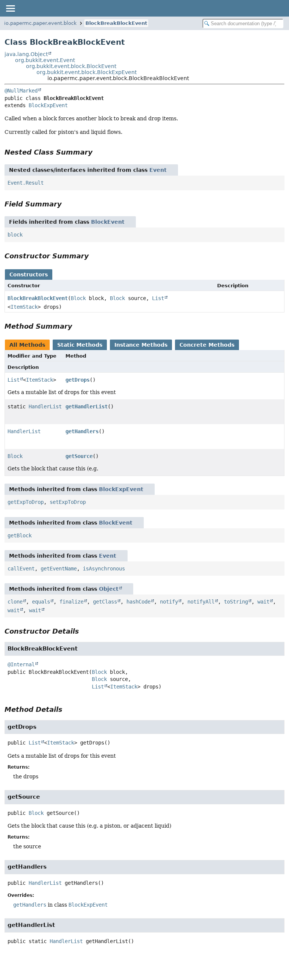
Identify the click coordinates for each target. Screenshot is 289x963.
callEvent (21, 569)
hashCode (138, 602)
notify (169, 602)
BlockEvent (108, 222)
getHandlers (82, 431)
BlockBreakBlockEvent (116, 23)
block (15, 235)
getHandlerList (86, 406)
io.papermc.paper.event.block (40, 23)
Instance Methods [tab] (140, 345)
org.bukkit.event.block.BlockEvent (71, 66)
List (158, 298)
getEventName (59, 569)
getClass (105, 602)
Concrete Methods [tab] (206, 345)
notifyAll (200, 602)
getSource (79, 456)
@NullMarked (21, 91)
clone (15, 602)
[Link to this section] (98, 152)
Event (158, 170)
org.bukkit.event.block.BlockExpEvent (87, 72)
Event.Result (26, 183)
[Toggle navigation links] (10, 8)
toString (236, 602)
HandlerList (45, 406)
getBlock (20, 535)
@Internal (21, 664)
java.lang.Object (26, 54)
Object (109, 589)
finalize (71, 602)
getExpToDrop (26, 502)
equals (41, 602)
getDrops (77, 380)
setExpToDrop (68, 502)
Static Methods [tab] (79, 345)
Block (78, 298)
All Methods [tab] (27, 345)
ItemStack (24, 307)
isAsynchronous (104, 569)
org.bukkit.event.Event (45, 60)
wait (263, 602)
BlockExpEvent (48, 105)
